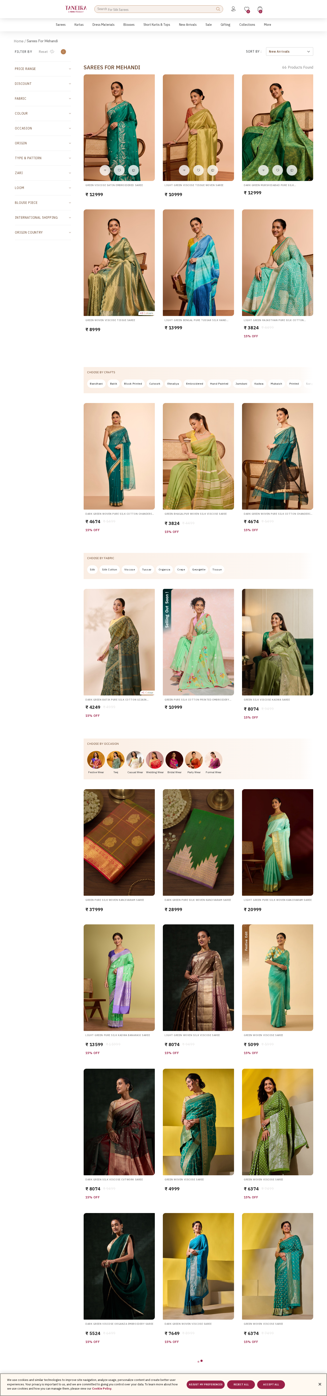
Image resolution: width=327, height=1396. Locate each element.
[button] (61, 27)
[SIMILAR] (133, 170)
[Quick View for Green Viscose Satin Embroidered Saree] (105, 170)
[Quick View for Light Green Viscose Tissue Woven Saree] (184, 170)
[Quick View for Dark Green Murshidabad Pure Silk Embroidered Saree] (263, 170)
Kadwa (259, 383)
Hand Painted (219, 383)
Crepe (181, 569)
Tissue (217, 569)
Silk (92, 569)
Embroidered (194, 383)
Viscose (129, 569)
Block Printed (133, 383)
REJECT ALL (241, 1384)
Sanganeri (313, 383)
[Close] (320, 1384)
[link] (129, 27)
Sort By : (254, 52)
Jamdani (241, 383)
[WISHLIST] (119, 170)
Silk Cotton (109, 569)
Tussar (146, 569)
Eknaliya (173, 383)
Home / (20, 41)
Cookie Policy (101, 1388)
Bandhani (96, 383)
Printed (294, 383)
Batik (113, 383)
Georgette (198, 569)
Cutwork (154, 383)
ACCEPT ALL (271, 1384)
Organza (164, 569)
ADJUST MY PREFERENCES (205, 1384)
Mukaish (276, 383)
